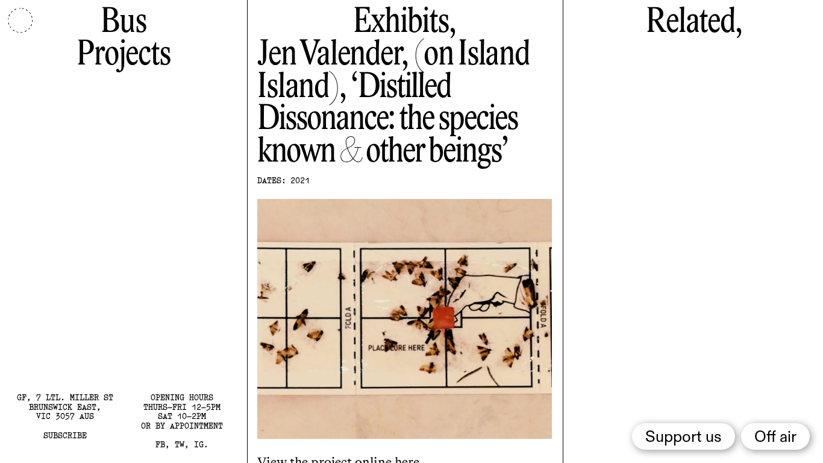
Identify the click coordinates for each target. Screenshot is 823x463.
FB (160, 444)
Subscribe (65, 435)
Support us (683, 438)
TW (179, 444)
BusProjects (123, 39)
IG (199, 444)
